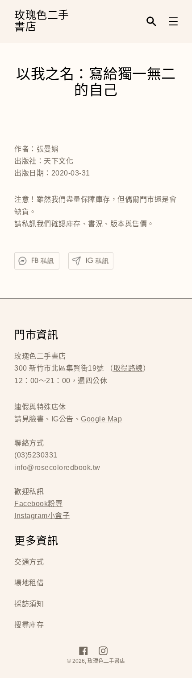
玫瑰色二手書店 (41, 21)
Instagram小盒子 (42, 515)
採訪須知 (29, 604)
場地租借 (29, 583)
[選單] (173, 21)
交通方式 (29, 562)
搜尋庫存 (29, 625)
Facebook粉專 (38, 503)
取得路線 (128, 368)
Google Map (101, 419)
